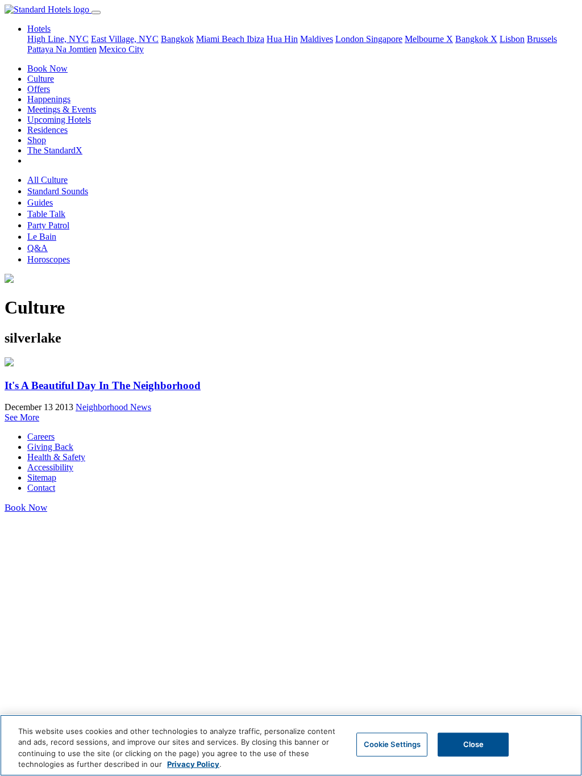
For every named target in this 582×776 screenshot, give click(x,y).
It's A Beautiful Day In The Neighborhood (103, 385)
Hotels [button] (39, 29)
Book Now (47, 68)
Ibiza (255, 39)
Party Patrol (48, 225)
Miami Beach (221, 39)
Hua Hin (282, 39)
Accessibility (50, 467)
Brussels (542, 39)
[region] (291, 745)
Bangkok (177, 39)
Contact (41, 488)
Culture (40, 79)
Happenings (48, 99)
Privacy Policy (193, 764)
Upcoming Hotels (59, 119)
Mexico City (121, 49)
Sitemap (41, 477)
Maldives (316, 39)
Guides (40, 202)
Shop (36, 140)
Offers (38, 89)
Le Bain (41, 236)
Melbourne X (429, 39)
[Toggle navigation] (96, 12)
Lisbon (512, 39)
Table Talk (46, 214)
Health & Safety (56, 457)
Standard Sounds (57, 191)
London (350, 39)
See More (22, 417)
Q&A (37, 248)
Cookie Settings (392, 744)
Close (473, 744)
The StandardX (54, 150)
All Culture (47, 180)
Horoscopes (48, 259)
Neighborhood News (113, 407)
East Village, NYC (125, 39)
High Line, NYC (58, 39)
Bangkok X (476, 39)
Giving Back (50, 447)
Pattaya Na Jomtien (62, 49)
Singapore (384, 39)
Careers (41, 436)
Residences (47, 130)
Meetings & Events (61, 109)
